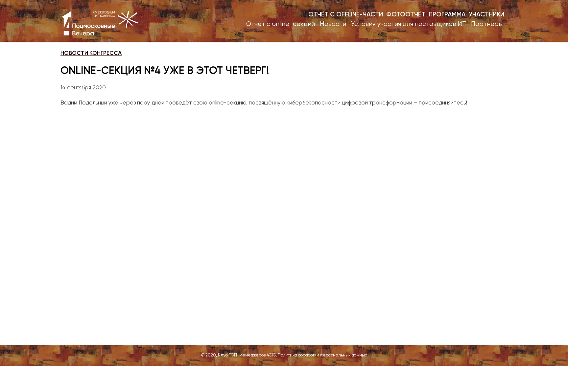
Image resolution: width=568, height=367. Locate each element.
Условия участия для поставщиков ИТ (408, 24)
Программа (447, 14)
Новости (333, 24)
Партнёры (487, 24)
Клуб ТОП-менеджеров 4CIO (247, 355)
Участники (486, 14)
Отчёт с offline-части (345, 14)
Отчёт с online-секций (280, 24)
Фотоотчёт (405, 14)
